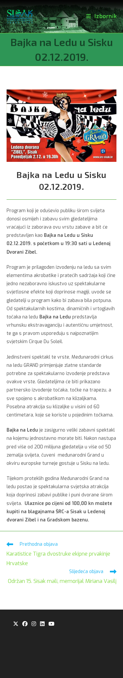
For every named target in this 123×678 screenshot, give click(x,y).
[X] (15, 624)
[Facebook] (25, 624)
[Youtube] (51, 624)
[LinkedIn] (42, 624)
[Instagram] (33, 624)
